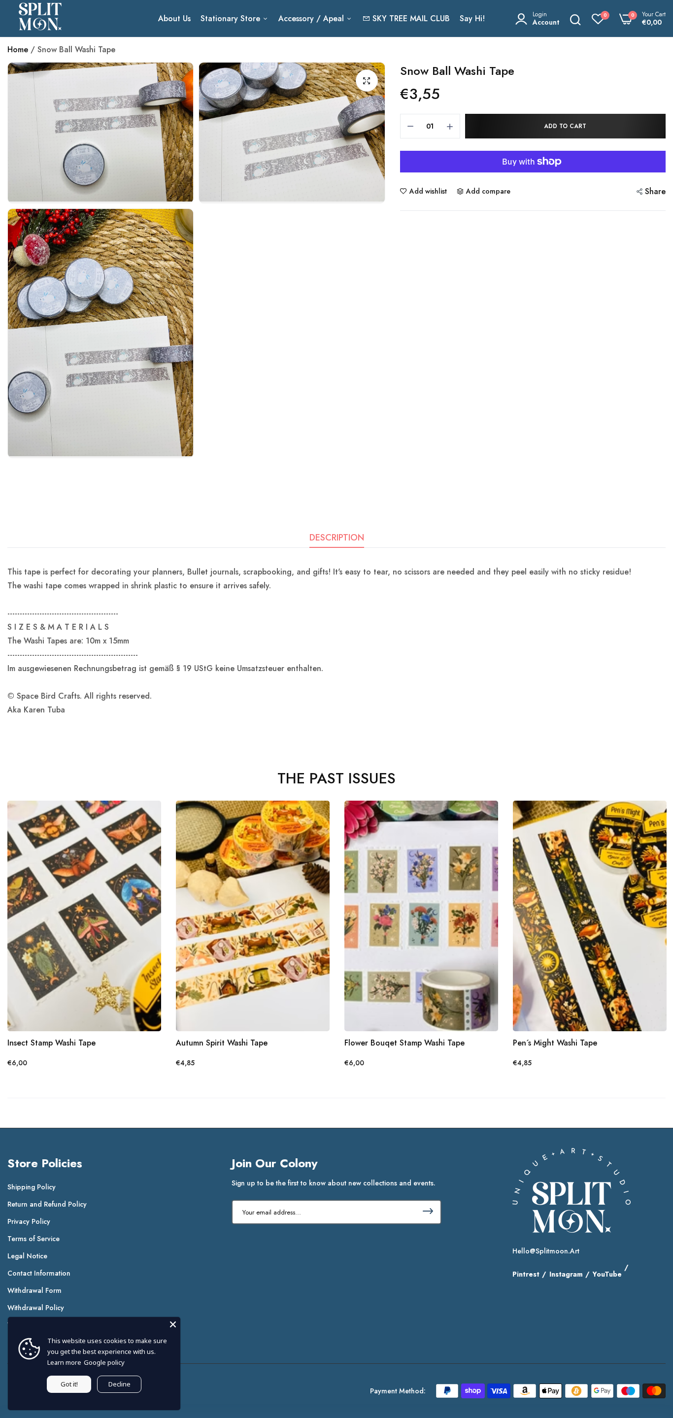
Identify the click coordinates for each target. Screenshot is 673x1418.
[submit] (428, 1212)
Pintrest (525, 1274)
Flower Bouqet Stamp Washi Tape (404, 1043)
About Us (174, 18)
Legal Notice (27, 1256)
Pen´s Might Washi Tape (555, 1043)
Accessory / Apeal (312, 18)
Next (641, 934)
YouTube (607, 1274)
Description (336, 537)
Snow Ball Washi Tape (457, 70)
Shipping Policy (31, 1187)
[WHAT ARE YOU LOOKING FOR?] (575, 19)
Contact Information (38, 1273)
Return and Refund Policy (47, 1204)
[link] (144, 818)
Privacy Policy (28, 1221)
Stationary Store (232, 18)
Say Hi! (472, 18)
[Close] (173, 1324)
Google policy (104, 1362)
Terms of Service (33, 1239)
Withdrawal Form (34, 1290)
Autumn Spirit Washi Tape (222, 1043)
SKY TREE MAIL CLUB (411, 18)
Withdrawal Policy (35, 1308)
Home (17, 49)
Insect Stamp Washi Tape (51, 1043)
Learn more (64, 1362)
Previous (32, 934)
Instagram (566, 1274)
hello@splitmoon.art (545, 1251)
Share (655, 191)
